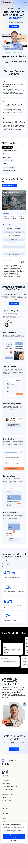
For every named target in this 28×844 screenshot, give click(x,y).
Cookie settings (14, 840)
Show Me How (14, 749)
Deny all (14, 837)
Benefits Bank (5, 792)
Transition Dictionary (7, 794)
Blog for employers (7, 811)
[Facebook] (2, 764)
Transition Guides (6, 797)
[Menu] (25, 2)
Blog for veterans (6, 800)
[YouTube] (11, 764)
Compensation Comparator (9, 786)
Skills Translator (6, 783)
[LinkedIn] (8, 764)
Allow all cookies (14, 834)
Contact (4, 821)
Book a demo (5, 813)
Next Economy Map (7, 789)
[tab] (7, 147)
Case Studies (5, 808)
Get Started (15, 27)
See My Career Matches (10, 186)
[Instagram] (5, 764)
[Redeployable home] (8, 2)
